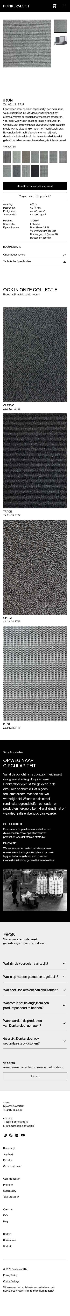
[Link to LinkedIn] (17, 1135)
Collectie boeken (11, 1178)
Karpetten (8, 1160)
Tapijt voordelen (11, 1197)
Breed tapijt (9, 1148)
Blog (5, 1221)
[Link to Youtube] (23, 1135)
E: (18, 1125)
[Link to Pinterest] (11, 1135)
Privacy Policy (10, 1275)
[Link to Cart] (55, 6)
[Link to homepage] (16, 6)
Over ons (7, 1209)
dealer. (51, 1290)
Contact (35, 1076)
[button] (64, 6)
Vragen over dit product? (35, 196)
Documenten (9, 1240)
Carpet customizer (12, 1166)
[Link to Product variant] (7, 157)
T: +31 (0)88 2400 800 (15, 1122)
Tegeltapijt (8, 1154)
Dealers (7, 1234)
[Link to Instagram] (5, 1135)
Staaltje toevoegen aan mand (35, 186)
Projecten (8, 1185)
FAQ (5, 1215)
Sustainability (9, 1191)
